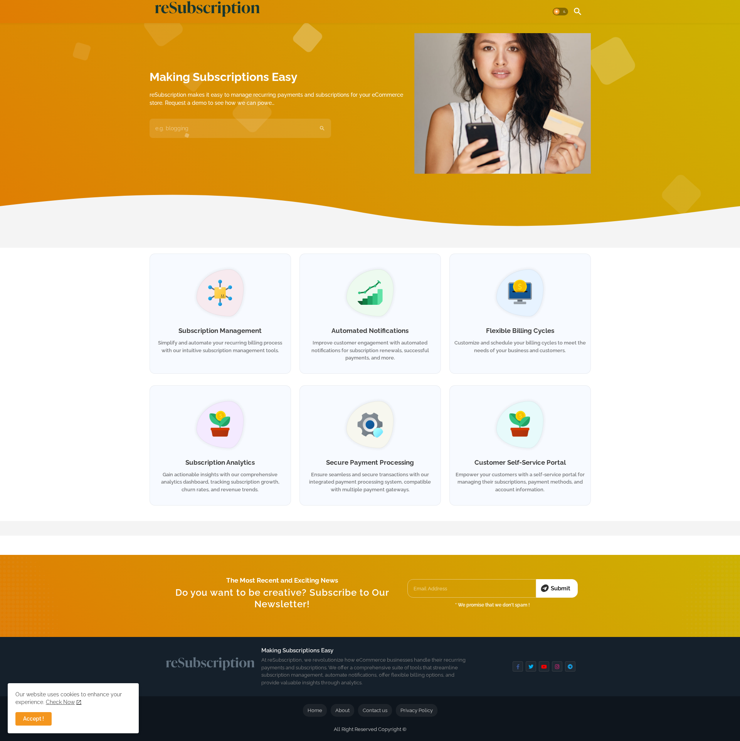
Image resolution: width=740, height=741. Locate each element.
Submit (560, 588)
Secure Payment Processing (370, 462)
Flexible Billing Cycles (520, 330)
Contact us (375, 710)
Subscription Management (220, 330)
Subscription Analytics (220, 462)
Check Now (60, 702)
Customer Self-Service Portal (520, 462)
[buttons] (518, 666)
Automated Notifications (370, 330)
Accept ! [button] (33, 719)
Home (315, 710)
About (342, 710)
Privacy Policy (416, 710)
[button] (560, 11)
